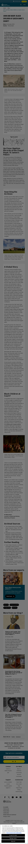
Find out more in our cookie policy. (14, 832)
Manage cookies (13, 838)
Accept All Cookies (13, 835)
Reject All (13, 841)
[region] (14, 834)
